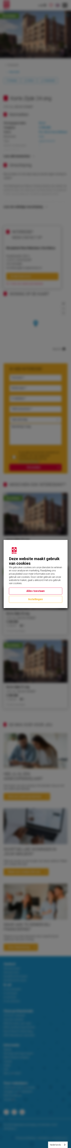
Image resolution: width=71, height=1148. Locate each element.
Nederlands (55, 1145)
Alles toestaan (35, 591)
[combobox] (58, 1145)
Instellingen (35, 599)
